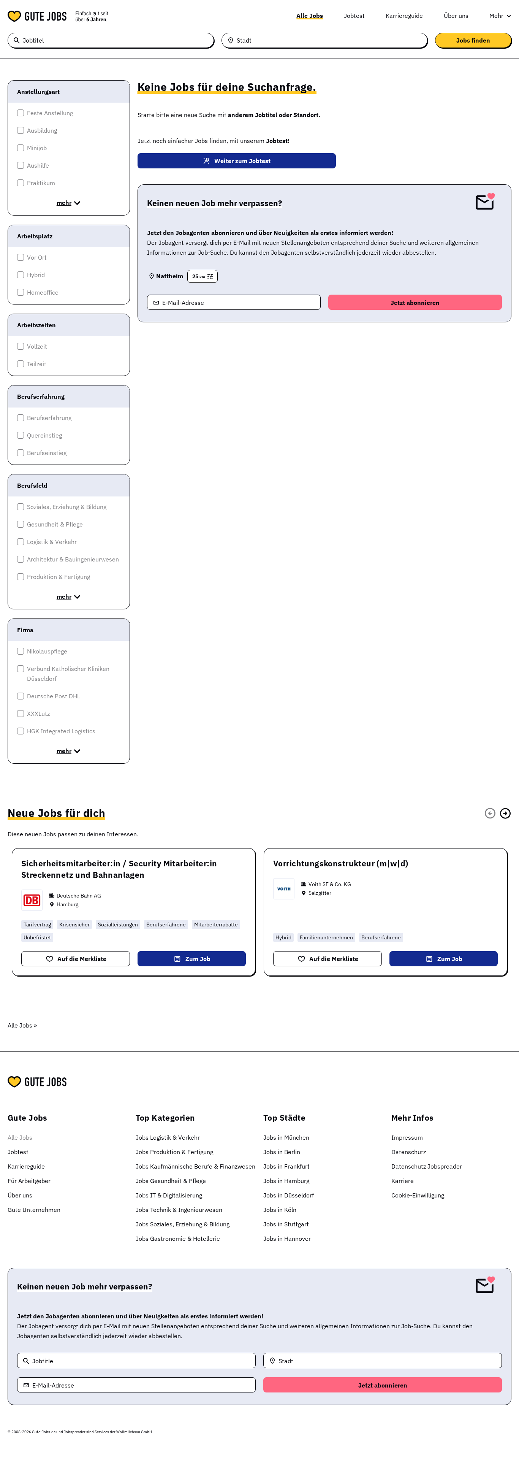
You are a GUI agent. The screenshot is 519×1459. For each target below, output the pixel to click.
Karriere (402, 1181)
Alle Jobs (309, 15)
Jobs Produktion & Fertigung (174, 1152)
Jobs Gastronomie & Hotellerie (178, 1238)
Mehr (496, 15)
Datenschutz (408, 1152)
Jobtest (354, 15)
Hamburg (67, 904)
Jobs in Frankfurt (286, 1166)
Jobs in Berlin (281, 1152)
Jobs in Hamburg (286, 1181)
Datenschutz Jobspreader (426, 1166)
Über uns (456, 15)
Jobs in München (286, 1137)
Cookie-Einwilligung (417, 1195)
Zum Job (197, 959)
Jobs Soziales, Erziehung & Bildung (182, 1224)
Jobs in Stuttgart (286, 1224)
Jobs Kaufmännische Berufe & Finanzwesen (195, 1166)
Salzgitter (320, 893)
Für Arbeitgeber (29, 1181)
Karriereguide (404, 15)
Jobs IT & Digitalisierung (169, 1195)
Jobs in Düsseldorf (288, 1195)
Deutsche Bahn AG (79, 895)
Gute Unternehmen (34, 1209)
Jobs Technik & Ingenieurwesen (179, 1209)
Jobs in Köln (279, 1209)
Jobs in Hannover (287, 1238)
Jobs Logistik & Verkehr (168, 1137)
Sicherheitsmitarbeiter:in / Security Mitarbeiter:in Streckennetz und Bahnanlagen (119, 869)
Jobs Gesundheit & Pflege (171, 1181)
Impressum (407, 1137)
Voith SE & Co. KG (330, 884)
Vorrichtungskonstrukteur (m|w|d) (340, 863)
